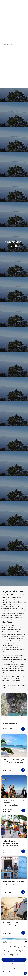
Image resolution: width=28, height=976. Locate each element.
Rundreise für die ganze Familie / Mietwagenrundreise (13, 923)
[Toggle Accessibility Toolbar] (25, 973)
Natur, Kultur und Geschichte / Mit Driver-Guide (14, 883)
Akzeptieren (14, 960)
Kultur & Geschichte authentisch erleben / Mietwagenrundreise (11, 843)
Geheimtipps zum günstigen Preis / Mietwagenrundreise (13, 760)
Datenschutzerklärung (14, 971)
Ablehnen (14, 964)
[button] (26, 942)
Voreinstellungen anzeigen (14, 968)
